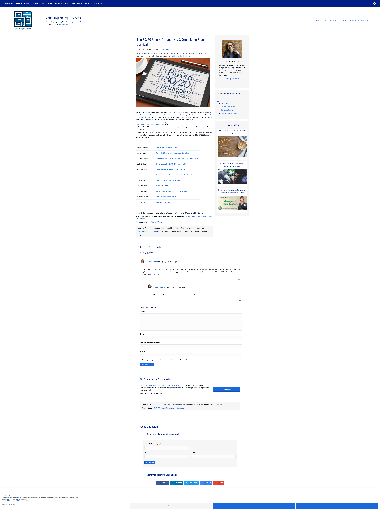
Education (35, 3)
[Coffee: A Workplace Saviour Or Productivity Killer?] (232, 147)
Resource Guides (319, 20)
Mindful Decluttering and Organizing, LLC (168, 408)
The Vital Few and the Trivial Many (168, 180)
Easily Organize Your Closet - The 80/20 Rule (171, 191)
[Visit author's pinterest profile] (231, 82)
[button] (106, 3)
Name (142, 334)
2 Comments (164, 49)
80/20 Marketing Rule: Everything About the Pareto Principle (177, 159)
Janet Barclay (63, 24)
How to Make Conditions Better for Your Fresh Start (174, 175)
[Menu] (218, 101)
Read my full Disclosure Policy (181, 56)
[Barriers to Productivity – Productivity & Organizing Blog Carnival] (232, 176)
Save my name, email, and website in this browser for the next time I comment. (170, 360)
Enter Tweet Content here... (145, 124)
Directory (343, 20)
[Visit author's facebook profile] (225, 82)
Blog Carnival (9, 3)
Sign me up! (150, 462)
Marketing (88, 3)
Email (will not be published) (150, 343)
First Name (148, 453)
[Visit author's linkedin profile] (234, 82)
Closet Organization (163, 202)
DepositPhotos (157, 222)
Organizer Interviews (22, 3)
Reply (239, 280)
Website (142, 351)
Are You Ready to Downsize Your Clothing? (171, 169)
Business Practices (76, 3)
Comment (143, 312)
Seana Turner (153, 262)
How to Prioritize (162, 186)
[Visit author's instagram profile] (228, 82)
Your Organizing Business (63, 18)
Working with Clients (61, 3)
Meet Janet (364, 20)
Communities (332, 20)
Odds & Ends (98, 3)
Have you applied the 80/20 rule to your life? (171, 164)
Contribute (353, 20)
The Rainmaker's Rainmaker (166, 197)
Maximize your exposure (147, 232)
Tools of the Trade (46, 3)
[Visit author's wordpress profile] (237, 82)
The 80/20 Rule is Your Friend (166, 148)
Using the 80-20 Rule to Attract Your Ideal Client (172, 153)
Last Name (194, 453)
